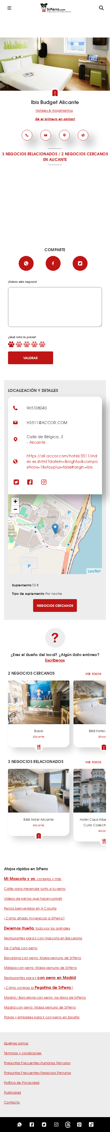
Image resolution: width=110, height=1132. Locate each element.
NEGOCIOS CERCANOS (55, 605)
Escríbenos (55, 660)
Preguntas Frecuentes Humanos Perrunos (37, 1062)
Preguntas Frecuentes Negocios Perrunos (37, 1072)
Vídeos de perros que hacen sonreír (33, 898)
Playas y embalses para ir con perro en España (42, 1017)
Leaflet (94, 571)
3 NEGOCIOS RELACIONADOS (29, 154)
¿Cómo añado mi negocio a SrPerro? (34, 918)
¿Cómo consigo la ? (38, 987)
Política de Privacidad (22, 1082)
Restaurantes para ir (40, 977)
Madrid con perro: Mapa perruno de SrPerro (40, 1007)
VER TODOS (93, 674)
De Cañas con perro (20, 948)
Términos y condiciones (23, 1053)
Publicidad (12, 1092)
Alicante (37, 442)
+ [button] (15, 501)
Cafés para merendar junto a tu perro (35, 888)
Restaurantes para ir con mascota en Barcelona (43, 938)
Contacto (12, 1102)
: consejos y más (32, 878)
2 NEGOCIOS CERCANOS (84, 154)
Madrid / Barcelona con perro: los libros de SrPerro (45, 997)
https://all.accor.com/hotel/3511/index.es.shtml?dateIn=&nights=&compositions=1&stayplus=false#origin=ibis (62, 461)
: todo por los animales (37, 928)
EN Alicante (55, 159)
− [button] (15, 509)
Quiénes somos (16, 1043)
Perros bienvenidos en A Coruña (30, 908)
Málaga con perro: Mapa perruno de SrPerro (40, 967)
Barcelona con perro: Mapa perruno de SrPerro (42, 957)
